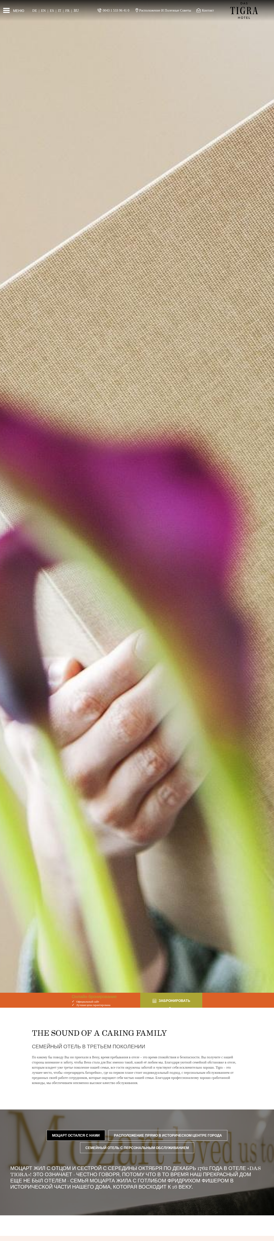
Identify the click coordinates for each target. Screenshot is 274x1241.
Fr (67, 10)
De (34, 10)
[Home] (244, 10)
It (59, 10)
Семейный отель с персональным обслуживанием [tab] (137, 1147)
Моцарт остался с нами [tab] (76, 1135)
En (43, 10)
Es (52, 10)
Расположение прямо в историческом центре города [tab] (168, 1135)
